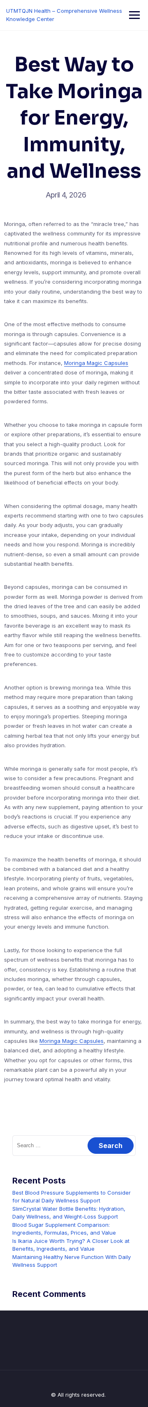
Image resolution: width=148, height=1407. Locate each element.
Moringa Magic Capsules (96, 363)
